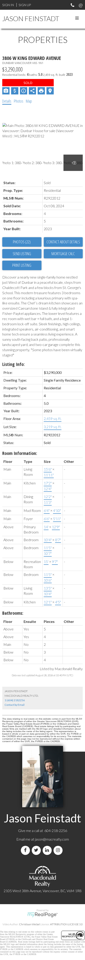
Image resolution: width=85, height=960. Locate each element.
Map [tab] (29, 101)
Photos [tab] (18, 101)
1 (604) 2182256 (15, 700)
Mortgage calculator (63, 254)
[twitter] (37, 850)
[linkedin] (48, 850)
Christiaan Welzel (29, 924)
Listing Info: (13, 364)
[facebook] (26, 850)
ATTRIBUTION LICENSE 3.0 (66, 924)
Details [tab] (6, 101)
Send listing (22, 253)
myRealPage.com (42, 915)
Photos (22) (22, 241)
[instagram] (58, 850)
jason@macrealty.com (52, 839)
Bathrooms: (12, 613)
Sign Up (25, 5)
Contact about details (63, 241)
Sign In (8, 5)
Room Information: (19, 453)
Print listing (21, 265)
